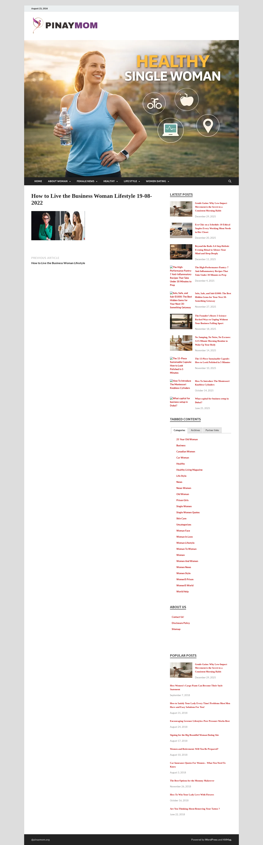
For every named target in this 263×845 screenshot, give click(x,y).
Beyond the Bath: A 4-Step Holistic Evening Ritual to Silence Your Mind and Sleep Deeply (212, 250)
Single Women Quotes (188, 512)
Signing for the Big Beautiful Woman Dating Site (194, 735)
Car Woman (182, 457)
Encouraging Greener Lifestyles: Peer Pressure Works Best (200, 721)
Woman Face (183, 530)
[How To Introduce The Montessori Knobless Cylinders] (181, 381)
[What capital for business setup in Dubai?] (181, 399)
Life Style (130, 181)
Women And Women (187, 561)
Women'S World (184, 585)
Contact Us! (178, 616)
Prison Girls (182, 500)
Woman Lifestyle (185, 542)
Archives (195, 430)
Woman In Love (184, 536)
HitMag (227, 839)
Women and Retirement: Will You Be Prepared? (194, 749)
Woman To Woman (186, 548)
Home (38, 181)
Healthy (109, 181)
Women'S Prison (184, 579)
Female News (85, 181)
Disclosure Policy (181, 623)
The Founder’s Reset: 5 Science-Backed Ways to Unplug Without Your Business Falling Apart (211, 319)
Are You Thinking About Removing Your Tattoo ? (195, 808)
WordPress (211, 839)
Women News (183, 567)
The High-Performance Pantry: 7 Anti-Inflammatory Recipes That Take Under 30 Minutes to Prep (211, 271)
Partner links (212, 430)
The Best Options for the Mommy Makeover (192, 780)
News (179, 482)
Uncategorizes (183, 524)
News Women (183, 488)
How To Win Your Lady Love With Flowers (192, 794)
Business (181, 445)
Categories (179, 430)
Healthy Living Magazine (189, 469)
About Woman (58, 181)
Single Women (184, 506)
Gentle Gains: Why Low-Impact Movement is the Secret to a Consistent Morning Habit (211, 207)
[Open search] (230, 181)
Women (180, 555)
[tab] (179, 430)
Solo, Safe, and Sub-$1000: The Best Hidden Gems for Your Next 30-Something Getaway (213, 297)
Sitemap (176, 629)
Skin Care (181, 518)
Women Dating (156, 181)
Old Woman (182, 494)
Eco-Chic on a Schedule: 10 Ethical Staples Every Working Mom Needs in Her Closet (213, 228)
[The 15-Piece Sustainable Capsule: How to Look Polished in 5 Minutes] (181, 359)
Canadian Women (185, 451)
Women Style (183, 573)
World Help (182, 591)
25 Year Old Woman (187, 439)
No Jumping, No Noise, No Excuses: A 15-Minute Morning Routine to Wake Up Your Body (213, 341)
